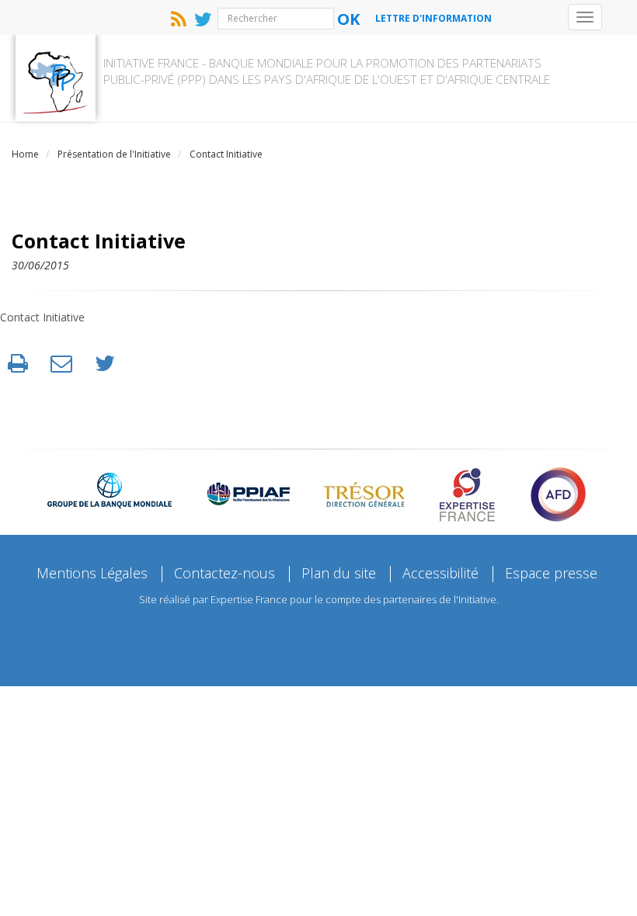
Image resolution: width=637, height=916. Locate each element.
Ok (348, 19)
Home (25, 154)
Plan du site (338, 573)
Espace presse (551, 573)
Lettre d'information (433, 18)
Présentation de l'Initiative (114, 154)
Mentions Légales (92, 573)
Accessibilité (440, 573)
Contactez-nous (224, 573)
